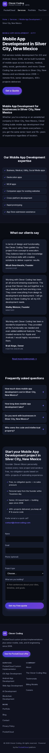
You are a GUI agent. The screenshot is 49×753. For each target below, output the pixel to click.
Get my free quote (18, 605)
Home (5, 19)
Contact (6, 720)
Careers (29, 690)
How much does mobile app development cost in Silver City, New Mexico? (20, 391)
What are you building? (14, 579)
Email (7, 545)
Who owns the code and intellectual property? (22, 429)
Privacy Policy (8, 726)
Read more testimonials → (24, 359)
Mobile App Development (29, 19)
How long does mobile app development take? (18, 405)
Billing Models (32, 684)
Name (7, 534)
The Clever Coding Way (36, 673)
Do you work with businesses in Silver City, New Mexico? (20, 417)
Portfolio (32, 10)
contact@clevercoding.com (17, 523)
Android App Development (8, 679)
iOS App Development (12, 674)
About (28, 667)
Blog (4, 715)
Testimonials (31, 679)
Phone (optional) (11, 557)
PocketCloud (9, 10)
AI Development (9, 691)
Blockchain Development (8, 697)
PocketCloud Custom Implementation (12, 667)
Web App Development (13, 686)
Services (22, 10)
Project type (10, 568)
